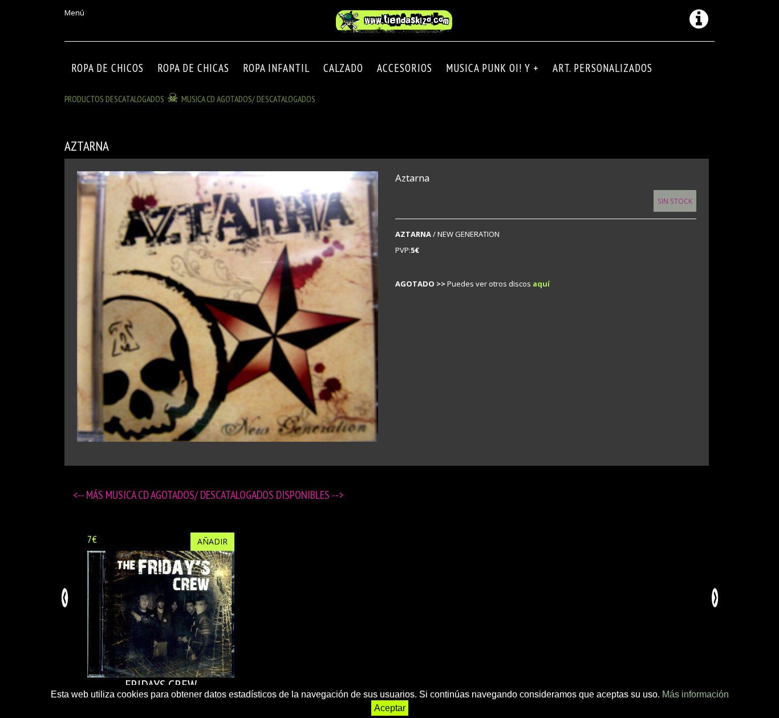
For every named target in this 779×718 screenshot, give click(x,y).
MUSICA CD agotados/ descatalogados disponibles (219, 494)
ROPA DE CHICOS (107, 68)
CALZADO (343, 68)
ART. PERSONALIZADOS (602, 68)
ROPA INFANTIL (276, 68)
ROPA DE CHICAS (193, 68)
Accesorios (404, 68)
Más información (695, 694)
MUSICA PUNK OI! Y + (492, 68)
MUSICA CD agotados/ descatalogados (248, 98)
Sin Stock (675, 200)
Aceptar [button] (389, 708)
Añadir (212, 541)
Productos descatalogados (114, 98)
